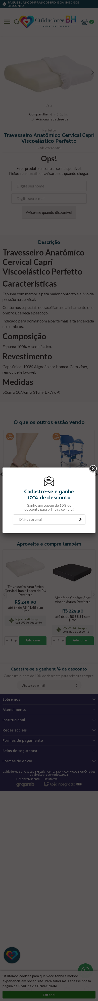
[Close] (92, 468)
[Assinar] (80, 519)
